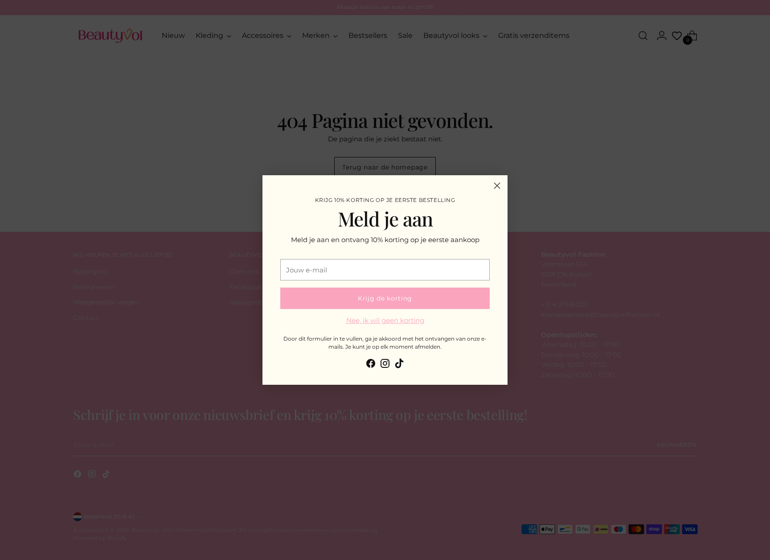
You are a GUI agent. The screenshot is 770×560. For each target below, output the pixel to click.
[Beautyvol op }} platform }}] (370, 365)
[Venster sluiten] (497, 186)
